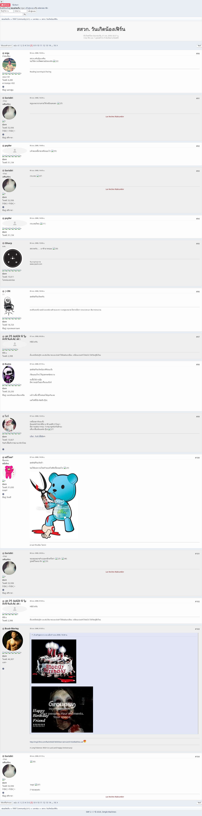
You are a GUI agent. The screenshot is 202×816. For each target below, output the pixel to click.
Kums (8, 364)
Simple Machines (109, 812)
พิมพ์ (199, 46)
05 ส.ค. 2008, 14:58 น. (37, 218)
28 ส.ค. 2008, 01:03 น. (37, 601)
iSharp (8, 243)
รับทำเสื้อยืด (39, 436)
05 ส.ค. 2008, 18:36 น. (37, 291)
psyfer (8, 145)
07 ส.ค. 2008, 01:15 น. (37, 364)
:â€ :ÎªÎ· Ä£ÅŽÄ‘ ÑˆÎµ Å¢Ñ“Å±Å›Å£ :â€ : (14, 338)
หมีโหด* (9, 457)
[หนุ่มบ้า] (3, 87)
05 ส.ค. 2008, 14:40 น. (37, 145)
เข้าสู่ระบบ (30, 8)
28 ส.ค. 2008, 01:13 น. (37, 756)
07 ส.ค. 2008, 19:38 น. (37, 457)
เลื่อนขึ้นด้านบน (6, 803)
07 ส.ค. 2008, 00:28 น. (37, 336)
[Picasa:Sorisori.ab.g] (3, 134)
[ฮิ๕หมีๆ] (3, 494)
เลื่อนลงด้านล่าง (6, 46)
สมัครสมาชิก (43, 8)
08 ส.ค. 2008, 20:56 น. (37, 553)
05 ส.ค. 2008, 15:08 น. (37, 243)
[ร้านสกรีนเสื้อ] (3, 449)
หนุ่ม (7, 53)
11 (41, 45)
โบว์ (7, 416)
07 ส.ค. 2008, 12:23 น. (37, 416)
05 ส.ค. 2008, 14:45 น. (37, 170)
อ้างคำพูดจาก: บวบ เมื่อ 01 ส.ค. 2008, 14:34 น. (50, 635)
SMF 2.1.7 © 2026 (93, 812)
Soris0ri (9, 97)
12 (44, 45)
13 (47, 45)
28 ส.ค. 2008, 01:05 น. (37, 628)
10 (38, 45)
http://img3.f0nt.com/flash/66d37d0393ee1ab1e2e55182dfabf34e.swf (56, 742)
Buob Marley (12, 628)
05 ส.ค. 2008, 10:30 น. (37, 53)
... (52, 45)
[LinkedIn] (3, 668)
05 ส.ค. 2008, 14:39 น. (37, 98)
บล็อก (32, 436)
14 (50, 45)
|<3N (7, 291)
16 (55, 45)
